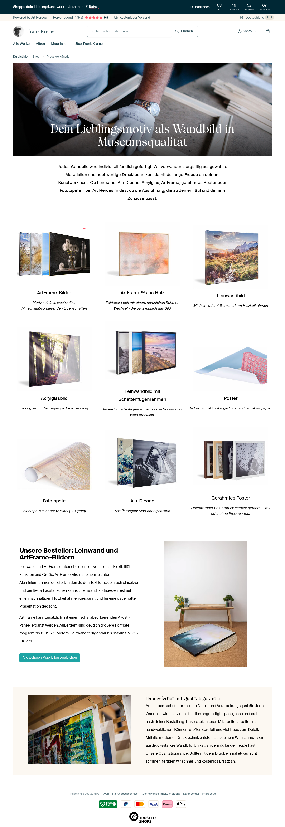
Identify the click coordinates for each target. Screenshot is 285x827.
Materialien (59, 44)
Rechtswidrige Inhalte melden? (160, 794)
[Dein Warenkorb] (268, 31)
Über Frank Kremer (89, 44)
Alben (40, 44)
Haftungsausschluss (125, 794)
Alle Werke (21, 44)
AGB (106, 794)
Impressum (209, 794)
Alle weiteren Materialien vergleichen (50, 658)
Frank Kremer (42, 31)
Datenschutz (191, 794)
